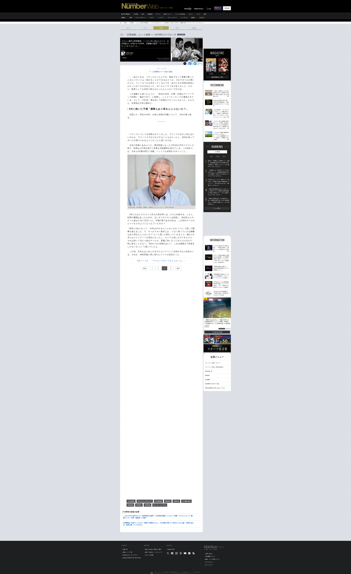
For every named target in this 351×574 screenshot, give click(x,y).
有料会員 (227, 8)
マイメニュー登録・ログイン (212, 363)
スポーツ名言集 (149, 555)
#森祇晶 (176, 501)
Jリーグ (158, 14)
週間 (224, 156)
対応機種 (207, 379)
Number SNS (171, 549)
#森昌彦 (167, 501)
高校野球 (150, 14)
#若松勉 (130, 505)
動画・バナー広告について (212, 559)
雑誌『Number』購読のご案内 (153, 549)
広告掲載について (210, 556)
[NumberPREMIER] (218, 8)
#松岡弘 (138, 505)
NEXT (178, 268)
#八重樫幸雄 (186, 501)
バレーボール (184, 17)
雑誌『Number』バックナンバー (153, 552)
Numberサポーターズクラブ (130, 555)
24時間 (217, 156)
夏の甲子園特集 (125, 14)
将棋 (131, 17)
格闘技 (123, 17)
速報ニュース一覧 (127, 552)
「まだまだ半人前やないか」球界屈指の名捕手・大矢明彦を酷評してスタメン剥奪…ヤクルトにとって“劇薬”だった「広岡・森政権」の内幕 (158, 517)
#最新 (194, 28)
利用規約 (207, 375)
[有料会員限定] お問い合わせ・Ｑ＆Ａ (215, 388)
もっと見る (217, 208)
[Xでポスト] (184, 64)
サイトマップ (208, 565)
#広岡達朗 (158, 501)
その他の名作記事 (217, 332)
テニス (198, 14)
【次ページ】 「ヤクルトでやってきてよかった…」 (161, 261)
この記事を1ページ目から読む (162, 71)
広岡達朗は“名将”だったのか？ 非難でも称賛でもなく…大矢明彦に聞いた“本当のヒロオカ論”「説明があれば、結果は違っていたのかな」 (158, 524)
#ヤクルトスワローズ (145, 501)
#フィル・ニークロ (159, 505)
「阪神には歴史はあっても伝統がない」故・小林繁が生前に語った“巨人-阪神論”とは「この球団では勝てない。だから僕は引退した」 (218, 201)
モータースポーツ (140, 17)
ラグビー (152, 17)
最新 (211, 156)
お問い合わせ (208, 553)
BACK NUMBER (181, 34)
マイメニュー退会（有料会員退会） (214, 367)
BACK (144, 268)
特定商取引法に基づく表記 (212, 383)
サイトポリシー (209, 562)
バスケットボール (172, 17)
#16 (177, 28)
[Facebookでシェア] (189, 64)
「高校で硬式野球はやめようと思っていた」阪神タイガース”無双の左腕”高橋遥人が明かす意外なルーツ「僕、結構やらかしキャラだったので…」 (218, 191)
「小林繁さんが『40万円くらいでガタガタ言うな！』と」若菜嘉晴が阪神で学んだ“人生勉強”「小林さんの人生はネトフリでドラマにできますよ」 (218, 173)
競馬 (205, 14)
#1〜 (128, 28)
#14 (145, 28)
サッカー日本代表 (180, 14)
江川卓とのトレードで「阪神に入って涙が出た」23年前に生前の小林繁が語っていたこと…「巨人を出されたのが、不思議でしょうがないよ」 (218, 182)
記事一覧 (125, 549)
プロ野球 (135, 14)
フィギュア (161, 17)
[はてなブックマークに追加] (195, 64)
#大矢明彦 (131, 501)
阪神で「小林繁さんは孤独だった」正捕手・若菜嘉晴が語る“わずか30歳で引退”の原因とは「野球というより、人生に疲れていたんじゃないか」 (218, 163)
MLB (143, 14)
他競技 (193, 17)
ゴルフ (190, 14)
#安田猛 (147, 505)
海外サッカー (167, 14)
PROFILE (125, 58)
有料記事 (201, 17)
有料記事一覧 (208, 371)
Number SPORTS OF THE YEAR (132, 558)
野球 (125, 22)
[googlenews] (189, 553)
